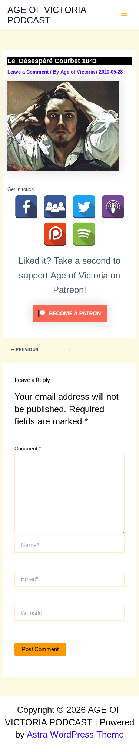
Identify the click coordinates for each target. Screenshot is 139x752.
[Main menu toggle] (124, 15)
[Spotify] (84, 234)
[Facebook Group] (55, 207)
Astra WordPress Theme (75, 734)
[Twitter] (84, 207)
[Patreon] (55, 234)
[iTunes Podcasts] (113, 207)
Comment (27, 448)
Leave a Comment (28, 72)
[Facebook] (26, 207)
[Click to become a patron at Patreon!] (70, 313)
